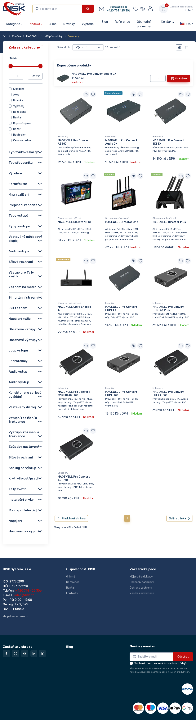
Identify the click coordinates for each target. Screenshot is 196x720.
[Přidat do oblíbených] (93, 94)
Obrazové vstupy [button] (22, 329)
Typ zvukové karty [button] (23, 152)
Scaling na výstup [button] (22, 468)
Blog (69, 647)
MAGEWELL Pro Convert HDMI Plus (121, 393)
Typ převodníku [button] (21, 162)
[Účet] (150, 8)
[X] (42, 653)
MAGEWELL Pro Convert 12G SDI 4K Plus (74, 393)
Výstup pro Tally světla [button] (21, 274)
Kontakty (72, 593)
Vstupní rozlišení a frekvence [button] (23, 419)
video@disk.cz (118, 7)
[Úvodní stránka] (5, 36)
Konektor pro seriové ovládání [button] (25, 394)
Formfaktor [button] (18, 184)
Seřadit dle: (64, 47)
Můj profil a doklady (141, 576)
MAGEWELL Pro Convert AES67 (74, 142)
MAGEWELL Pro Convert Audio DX (94, 73)
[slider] (11, 66)
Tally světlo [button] (17, 489)
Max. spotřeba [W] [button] (23, 510)
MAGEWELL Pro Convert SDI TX (169, 142)
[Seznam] (187, 47)
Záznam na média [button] (22, 287)
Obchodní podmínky (142, 582)
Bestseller (19, 134)
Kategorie (13, 24)
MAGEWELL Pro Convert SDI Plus (74, 478)
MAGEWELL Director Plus (169, 222)
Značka (34, 24)
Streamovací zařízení (69, 218)
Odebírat (183, 656)
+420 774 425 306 (119, 10)
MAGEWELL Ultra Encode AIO (74, 308)
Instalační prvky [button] (21, 499)
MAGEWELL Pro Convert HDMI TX (121, 308)
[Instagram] (15, 653)
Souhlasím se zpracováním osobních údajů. (160, 663)
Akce (16, 94)
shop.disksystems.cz (16, 616)
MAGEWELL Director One (121, 222)
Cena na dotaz (22, 140)
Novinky (18, 100)
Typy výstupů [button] (19, 226)
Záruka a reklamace (142, 593)
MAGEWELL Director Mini (74, 222)
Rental (17, 117)
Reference (72, 582)
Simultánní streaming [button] (25, 297)
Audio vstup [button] (18, 371)
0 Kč (181, 9)
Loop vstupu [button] (18, 350)
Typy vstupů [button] (18, 215)
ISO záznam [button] (18, 308)
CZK (188, 23)
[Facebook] (6, 653)
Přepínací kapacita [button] (23, 205)
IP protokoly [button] (18, 361)
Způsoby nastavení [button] (23, 447)
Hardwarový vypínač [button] (25, 531)
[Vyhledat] (88, 9)
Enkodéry (63, 136)
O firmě (70, 576)
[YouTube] (24, 653)
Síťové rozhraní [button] (21, 262)
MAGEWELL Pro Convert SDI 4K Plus (169, 393)
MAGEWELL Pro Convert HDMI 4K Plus (169, 308)
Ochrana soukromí (141, 587)
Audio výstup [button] (19, 382)
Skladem (18, 89)
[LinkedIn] (33, 653)
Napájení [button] (15, 520)
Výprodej (18, 106)
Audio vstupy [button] (19, 251)
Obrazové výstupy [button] (23, 340)
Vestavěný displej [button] (22, 407)
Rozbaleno (19, 111)
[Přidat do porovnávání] (86, 94)
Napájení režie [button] (20, 318)
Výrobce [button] (15, 173)
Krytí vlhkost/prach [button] (24, 478)
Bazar (16, 129)
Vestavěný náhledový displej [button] (25, 238)
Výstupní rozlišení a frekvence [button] (24, 434)
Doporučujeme (22, 123)
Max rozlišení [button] (19, 194)
